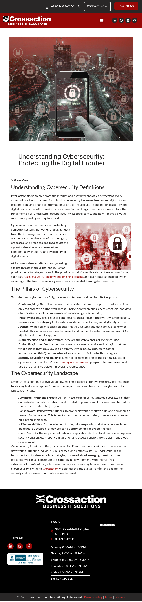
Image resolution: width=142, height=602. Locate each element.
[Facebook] (128, 20)
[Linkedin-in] (114, 20)
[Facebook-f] (29, 546)
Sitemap (119, 597)
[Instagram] (121, 20)
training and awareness (74, 362)
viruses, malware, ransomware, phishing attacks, (52, 276)
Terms (108, 597)
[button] (101, 20)
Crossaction (50, 468)
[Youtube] (134, 20)
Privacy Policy (93, 597)
